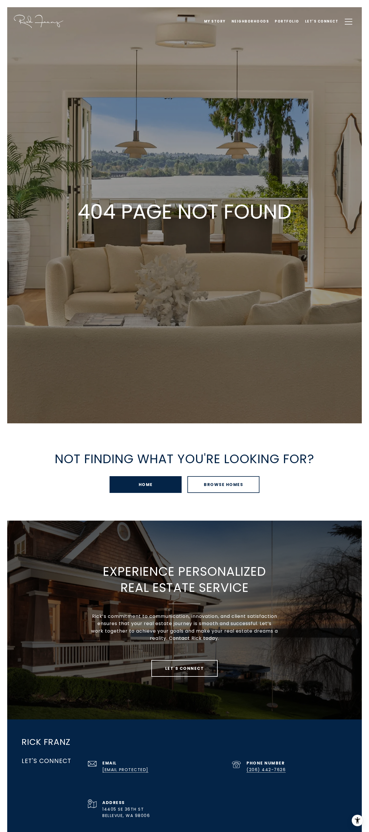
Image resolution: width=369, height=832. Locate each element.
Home (146, 484)
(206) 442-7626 (266, 770)
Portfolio (287, 21)
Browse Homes (223, 484)
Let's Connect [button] (184, 668)
